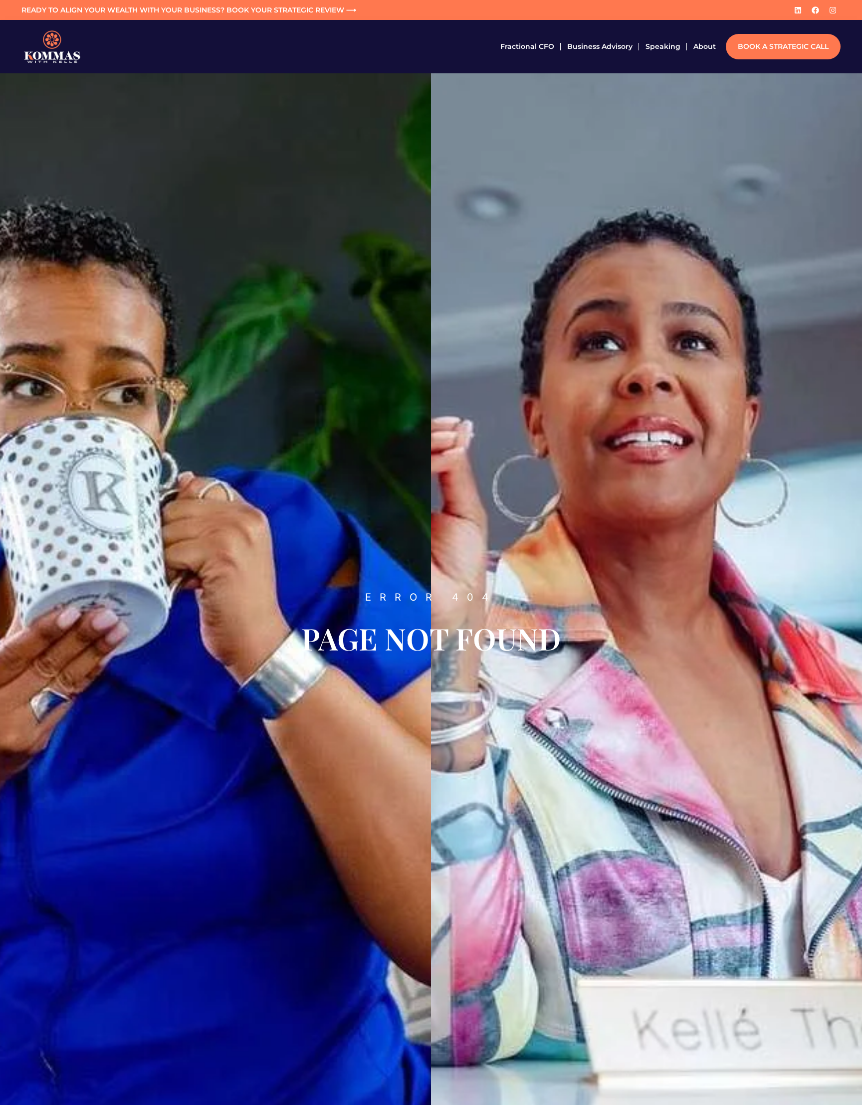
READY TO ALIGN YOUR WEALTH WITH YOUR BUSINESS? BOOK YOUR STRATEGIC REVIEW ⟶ (188, 9)
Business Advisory (600, 46)
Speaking (663, 46)
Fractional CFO (527, 46)
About (704, 46)
